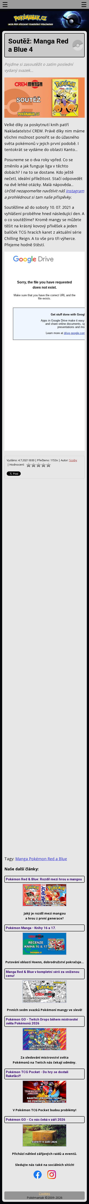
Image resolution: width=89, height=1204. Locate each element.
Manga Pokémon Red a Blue (41, 858)
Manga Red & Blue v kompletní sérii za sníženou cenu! (42, 974)
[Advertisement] (44, 667)
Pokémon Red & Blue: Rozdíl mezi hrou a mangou (44, 879)
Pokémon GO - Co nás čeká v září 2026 (35, 1120)
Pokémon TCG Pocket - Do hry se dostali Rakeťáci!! (37, 1074)
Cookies (44, 1193)
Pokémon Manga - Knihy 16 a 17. (31, 928)
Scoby (73, 460)
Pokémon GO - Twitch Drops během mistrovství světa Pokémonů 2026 (42, 1021)
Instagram (75, 190)
